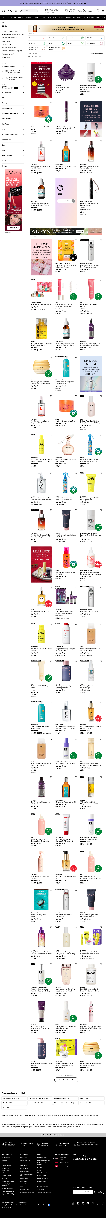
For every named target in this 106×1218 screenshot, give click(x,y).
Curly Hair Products (42, 1124)
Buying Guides (41, 1175)
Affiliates (4, 1173)
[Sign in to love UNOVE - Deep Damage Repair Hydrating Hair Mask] (76, 510)
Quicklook (66, 82)
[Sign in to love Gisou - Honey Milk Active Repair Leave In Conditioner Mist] (76, 1001)
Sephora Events (6, 1175)
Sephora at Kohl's (42, 1181)
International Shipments (44, 1173)
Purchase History (24, 1168)
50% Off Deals (11, 17)
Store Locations (41, 1184)
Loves (21, 1187)
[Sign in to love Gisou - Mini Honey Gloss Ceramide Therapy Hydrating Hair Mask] (51, 357)
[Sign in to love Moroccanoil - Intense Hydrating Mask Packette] (51, 890)
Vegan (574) (6, 41)
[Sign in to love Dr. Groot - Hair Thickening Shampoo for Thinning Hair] (51, 777)
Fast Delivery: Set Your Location (15, 78)
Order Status (23, 1165)
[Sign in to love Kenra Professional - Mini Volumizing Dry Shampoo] (101, 587)
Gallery (22, 1163)
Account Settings (24, 1171)
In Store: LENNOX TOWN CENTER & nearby (14, 72)
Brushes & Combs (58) (9, 38)
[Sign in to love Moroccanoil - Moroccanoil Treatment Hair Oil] (76, 777)
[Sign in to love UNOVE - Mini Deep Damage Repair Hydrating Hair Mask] (101, 890)
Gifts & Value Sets (79, 17)
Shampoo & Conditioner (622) (12, 51)
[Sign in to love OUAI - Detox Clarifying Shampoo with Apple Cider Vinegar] (101, 624)
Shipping (39, 1167)
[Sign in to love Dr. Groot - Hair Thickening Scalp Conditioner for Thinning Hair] (51, 1001)
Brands (68, 17)
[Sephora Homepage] (9, 10)
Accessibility (40, 1189)
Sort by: (96, 54)
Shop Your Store (24, 1189)
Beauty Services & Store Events (26, 1174)
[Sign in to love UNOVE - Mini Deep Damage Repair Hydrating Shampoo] (76, 661)
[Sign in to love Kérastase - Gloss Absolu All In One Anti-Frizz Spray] (51, 852)
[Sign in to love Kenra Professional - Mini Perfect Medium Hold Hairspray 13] (76, 890)
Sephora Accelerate (7, 1188)
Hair (44, 17)
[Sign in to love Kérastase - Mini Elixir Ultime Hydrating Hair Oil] (76, 852)
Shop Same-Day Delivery (27, 1192)
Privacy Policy (6, 1205)
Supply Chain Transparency (5, 1169)
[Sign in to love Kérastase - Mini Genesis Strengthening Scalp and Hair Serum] (51, 396)
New (2, 17)
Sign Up (99, 1192)
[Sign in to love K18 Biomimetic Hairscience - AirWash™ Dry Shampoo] (101, 814)
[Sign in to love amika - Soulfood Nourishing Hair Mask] (76, 396)
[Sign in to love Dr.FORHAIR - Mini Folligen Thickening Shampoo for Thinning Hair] (76, 814)
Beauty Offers (23, 1181)
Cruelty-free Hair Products (71, 1127)
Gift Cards (90, 17)
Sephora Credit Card (25, 1160)
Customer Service (42, 1157)
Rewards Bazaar (24, 1184)
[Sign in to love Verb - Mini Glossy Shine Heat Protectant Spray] (101, 661)
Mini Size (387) (7, 44)
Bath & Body (52, 17)
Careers (4, 1163)
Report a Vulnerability (8, 1194)
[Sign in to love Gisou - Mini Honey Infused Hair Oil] (51, 587)
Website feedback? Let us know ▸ (53, 1135)
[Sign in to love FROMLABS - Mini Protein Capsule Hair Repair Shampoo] (51, 624)
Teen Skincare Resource (44, 1192)
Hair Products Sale (40, 1127)
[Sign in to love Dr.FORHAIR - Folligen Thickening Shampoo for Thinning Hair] (76, 624)
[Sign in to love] (51, 102)
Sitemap (31, 1205)
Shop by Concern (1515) (10, 31)
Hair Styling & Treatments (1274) (13, 34)
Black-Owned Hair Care (54, 1127)
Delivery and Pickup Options (43, 1163)
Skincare (28, 17)
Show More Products (66, 1080)
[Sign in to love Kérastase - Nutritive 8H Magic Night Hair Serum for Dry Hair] (101, 141)
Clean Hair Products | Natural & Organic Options (17, 1127)
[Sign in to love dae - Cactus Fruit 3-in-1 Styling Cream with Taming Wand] (76, 280)
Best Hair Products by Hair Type (24, 1124)
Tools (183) (6, 57)
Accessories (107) (8, 54)
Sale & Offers (100, 17)
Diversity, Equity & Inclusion (7, 1184)
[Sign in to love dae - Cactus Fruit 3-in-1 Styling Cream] (101, 280)
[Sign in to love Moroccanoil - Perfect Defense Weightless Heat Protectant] (51, 702)
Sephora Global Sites (8, 1181)
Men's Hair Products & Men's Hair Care (73, 1124)
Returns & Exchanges (43, 1160)
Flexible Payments (42, 1187)
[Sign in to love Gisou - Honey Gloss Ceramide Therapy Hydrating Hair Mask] (101, 1039)
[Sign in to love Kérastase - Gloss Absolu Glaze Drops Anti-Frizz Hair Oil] (76, 435)
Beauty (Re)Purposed (8, 1191)
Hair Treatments (54, 1124)
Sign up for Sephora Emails (82, 1187)
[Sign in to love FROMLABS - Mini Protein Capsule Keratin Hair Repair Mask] (101, 473)
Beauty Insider (24, 1157)
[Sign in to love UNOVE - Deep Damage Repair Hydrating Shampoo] (51, 1039)
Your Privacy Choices (41, 1205)
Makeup (20, 17)
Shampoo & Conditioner (95, 1124)
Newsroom (5, 1160)
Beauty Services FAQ (43, 1178)
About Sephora (6, 1157)
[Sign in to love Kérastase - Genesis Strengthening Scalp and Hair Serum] (51, 141)
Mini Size (61, 17)
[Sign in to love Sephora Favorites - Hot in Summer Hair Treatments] (51, 280)
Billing (39, 1170)
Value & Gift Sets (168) (9, 47)
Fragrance (37, 17)
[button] (12, 88)
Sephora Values (6, 1165)
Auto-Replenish (24, 1178)
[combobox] (29, 10)
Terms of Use (15, 1205)
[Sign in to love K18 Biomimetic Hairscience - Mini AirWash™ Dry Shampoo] (76, 739)
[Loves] (98, 10)
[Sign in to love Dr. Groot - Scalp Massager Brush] (76, 63)
